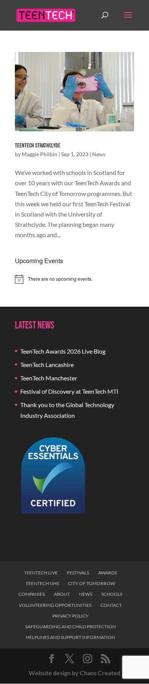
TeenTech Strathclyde (37, 145)
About (62, 594)
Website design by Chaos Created (74, 672)
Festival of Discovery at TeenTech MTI (69, 391)
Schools (111, 594)
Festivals (78, 573)
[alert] (74, 279)
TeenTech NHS (42, 583)
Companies (31, 594)
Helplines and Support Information (70, 637)
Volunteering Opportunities (55, 605)
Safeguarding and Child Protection (70, 626)
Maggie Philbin (39, 154)
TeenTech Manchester (48, 378)
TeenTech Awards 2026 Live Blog (62, 351)
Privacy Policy (70, 616)
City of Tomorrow (91, 583)
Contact (111, 605)
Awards (107, 573)
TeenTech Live (41, 573)
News (98, 154)
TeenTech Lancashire (47, 364)
